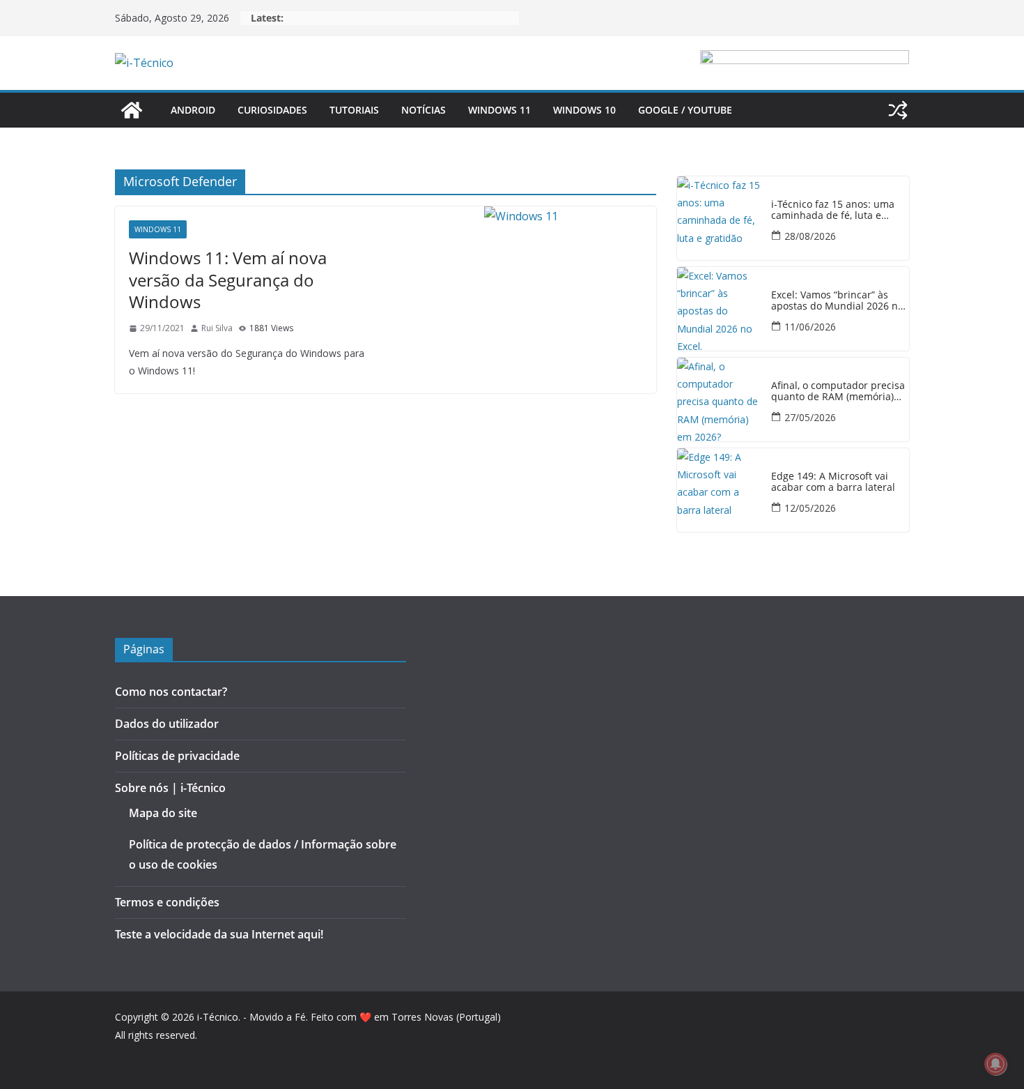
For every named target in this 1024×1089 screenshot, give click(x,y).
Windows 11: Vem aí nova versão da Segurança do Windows (228, 279)
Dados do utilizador (167, 723)
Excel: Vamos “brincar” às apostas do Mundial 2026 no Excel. (837, 301)
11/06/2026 (810, 326)
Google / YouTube (685, 109)
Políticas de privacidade (177, 755)
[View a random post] (898, 110)
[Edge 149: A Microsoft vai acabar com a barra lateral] (719, 490)
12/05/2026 (810, 508)
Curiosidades (272, 109)
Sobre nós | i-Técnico (170, 787)
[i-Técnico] (132, 110)
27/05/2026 (810, 417)
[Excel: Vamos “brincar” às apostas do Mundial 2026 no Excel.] (719, 309)
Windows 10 (584, 109)
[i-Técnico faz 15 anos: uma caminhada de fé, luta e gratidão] (719, 218)
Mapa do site (163, 813)
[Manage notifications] (995, 1064)
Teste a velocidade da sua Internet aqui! (219, 934)
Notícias (423, 109)
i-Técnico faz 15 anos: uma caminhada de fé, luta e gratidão (832, 210)
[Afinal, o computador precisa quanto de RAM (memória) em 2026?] (719, 399)
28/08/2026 (810, 236)
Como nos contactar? (171, 691)
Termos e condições (167, 902)
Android (193, 109)
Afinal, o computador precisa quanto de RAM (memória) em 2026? (838, 392)
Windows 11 (499, 109)
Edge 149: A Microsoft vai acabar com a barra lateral (833, 482)
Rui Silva (217, 328)
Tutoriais (354, 109)
